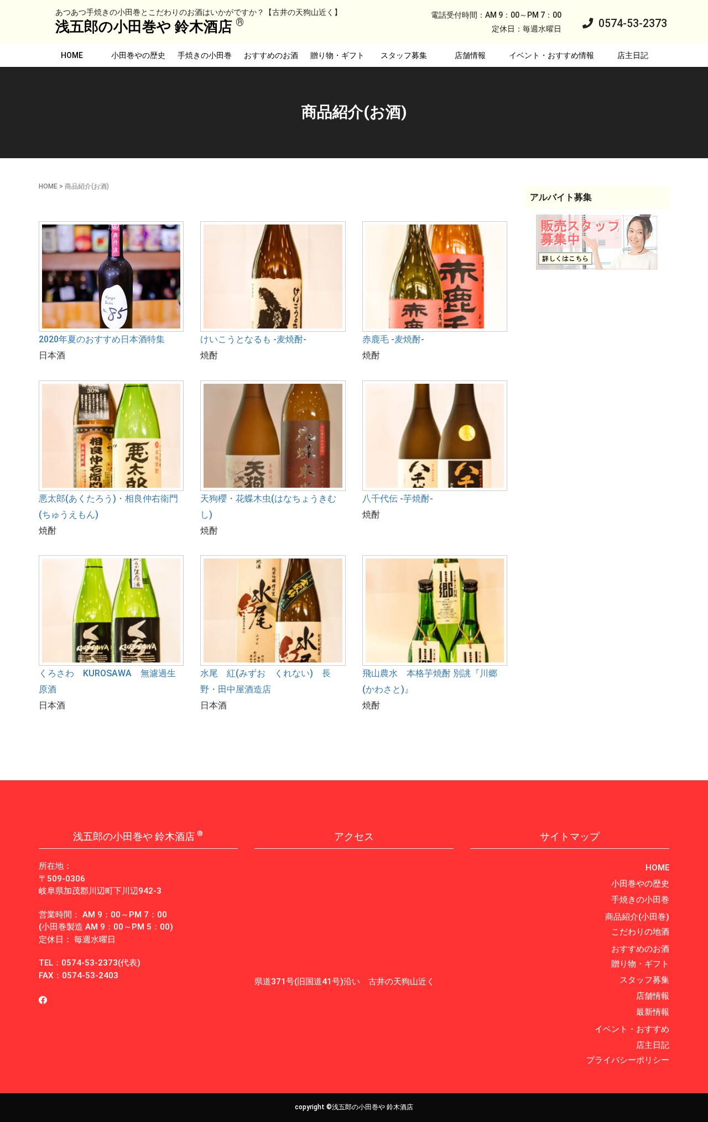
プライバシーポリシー (627, 1060)
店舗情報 (470, 55)
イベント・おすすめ (632, 1029)
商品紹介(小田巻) (637, 917)
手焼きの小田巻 (205, 55)
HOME (72, 55)
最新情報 (652, 1012)
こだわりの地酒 (640, 932)
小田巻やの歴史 (138, 55)
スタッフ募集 (404, 55)
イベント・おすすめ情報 (551, 55)
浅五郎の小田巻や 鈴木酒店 (143, 26)
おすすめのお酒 (271, 55)
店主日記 (632, 55)
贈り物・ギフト (337, 55)
